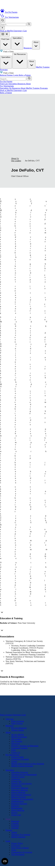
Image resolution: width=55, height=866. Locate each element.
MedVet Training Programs (37, 88)
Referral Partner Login (9, 75)
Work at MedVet (7, 31)
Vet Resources (20, 54)
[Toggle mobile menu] (5, 34)
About (36, 42)
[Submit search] (29, 24)
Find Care (5, 39)
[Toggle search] (2, 20)
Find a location (6, 715)
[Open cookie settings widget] (4, 861)
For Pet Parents (6, 81)
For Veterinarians (7, 86)
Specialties (17, 38)
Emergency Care (20, 31)
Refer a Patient (25, 75)
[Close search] (2, 28)
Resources (28, 48)
